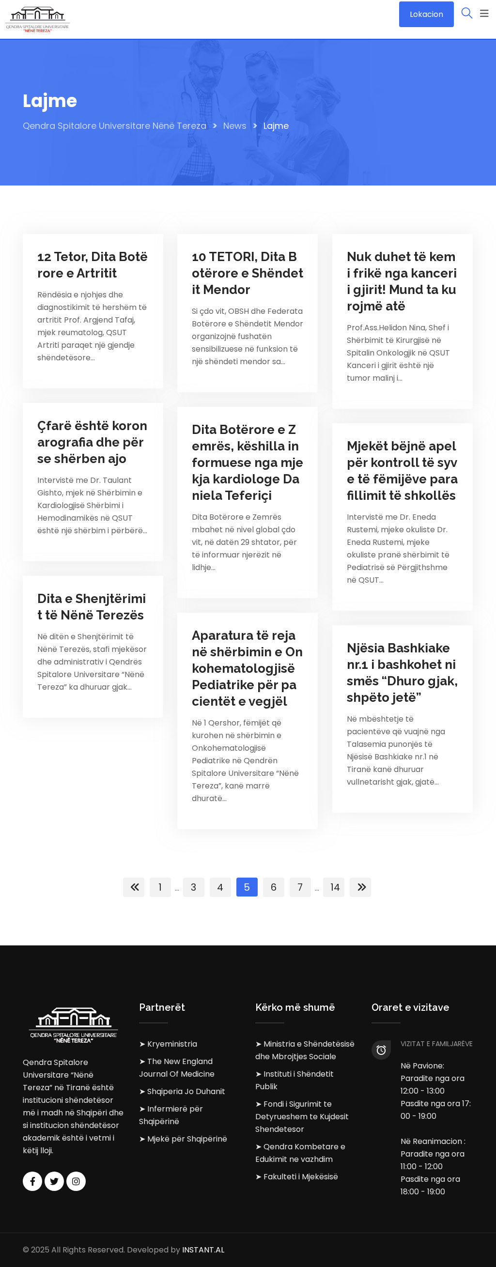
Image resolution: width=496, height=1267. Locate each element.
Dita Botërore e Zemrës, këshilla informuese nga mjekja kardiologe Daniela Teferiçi (247, 462)
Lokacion (426, 14)
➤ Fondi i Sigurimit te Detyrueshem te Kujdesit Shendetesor (302, 1116)
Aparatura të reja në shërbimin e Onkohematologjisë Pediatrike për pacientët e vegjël (247, 668)
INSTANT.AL (203, 1249)
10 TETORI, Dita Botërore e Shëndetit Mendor (247, 273)
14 (335, 887)
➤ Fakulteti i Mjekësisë (296, 1176)
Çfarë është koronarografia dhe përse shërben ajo (92, 442)
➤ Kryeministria (168, 1044)
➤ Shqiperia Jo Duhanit (182, 1091)
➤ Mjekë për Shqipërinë (183, 1138)
